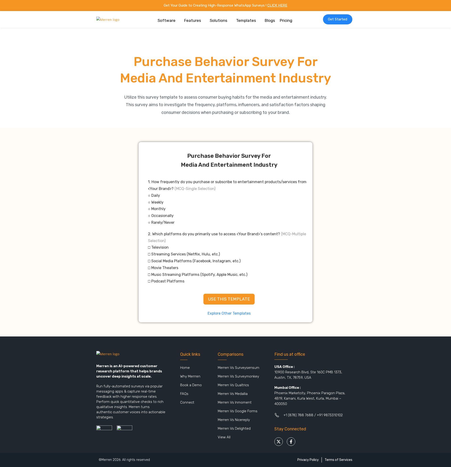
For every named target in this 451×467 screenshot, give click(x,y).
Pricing (286, 20)
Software (166, 20)
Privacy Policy (308, 460)
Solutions (218, 20)
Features (192, 20)
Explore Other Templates (229, 313)
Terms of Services (338, 460)
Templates (246, 20)
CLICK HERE (277, 5)
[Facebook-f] (291, 441)
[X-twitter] (278, 441)
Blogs (270, 20)
